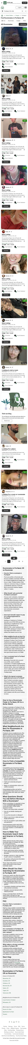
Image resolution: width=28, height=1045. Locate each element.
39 (19, 561)
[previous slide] (4, 84)
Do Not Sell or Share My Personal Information (14, 1038)
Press (8, 1028)
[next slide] (24, 84)
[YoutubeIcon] (14, 1022)
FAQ (19, 1026)
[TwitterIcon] (11, 1022)
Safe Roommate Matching (8, 1035)
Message (6, 70)
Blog (5, 1030)
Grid (4, 20)
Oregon (17, 15)
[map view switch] (14, 558)
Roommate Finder (19, 1032)
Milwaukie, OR (6, 1002)
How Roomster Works (21, 1035)
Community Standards (18, 1034)
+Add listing (23, 24)
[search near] (2, 11)
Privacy (3, 1028)
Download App (11, 1030)
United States (9, 15)
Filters (24, 20)
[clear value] (22, 11)
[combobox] (12, 11)
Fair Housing (23, 1028)
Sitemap (10, 1026)
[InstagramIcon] (19, 1022)
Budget (18, 20)
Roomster (17, 962)
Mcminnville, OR (7, 985)
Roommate (11, 20)
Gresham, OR (6, 981)
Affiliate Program (15, 1028)
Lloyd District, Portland (9, 1000)
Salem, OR (5, 988)
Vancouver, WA (7, 993)
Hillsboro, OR (6, 983)
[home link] (2, 7)
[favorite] (2, 29)
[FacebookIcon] (9, 1022)
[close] (2, 3)
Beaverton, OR (6, 978)
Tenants (5, 1014)
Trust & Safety (7, 1034)
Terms (15, 1026)
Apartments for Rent (8, 1012)
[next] (25, 11)
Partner (5, 1026)
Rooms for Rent (7, 1009)
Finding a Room (20, 1030)
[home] (2, 15)
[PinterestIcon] (16, 1022)
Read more (7, 420)
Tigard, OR (5, 990)
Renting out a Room (9, 1032)
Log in (19, 7)
